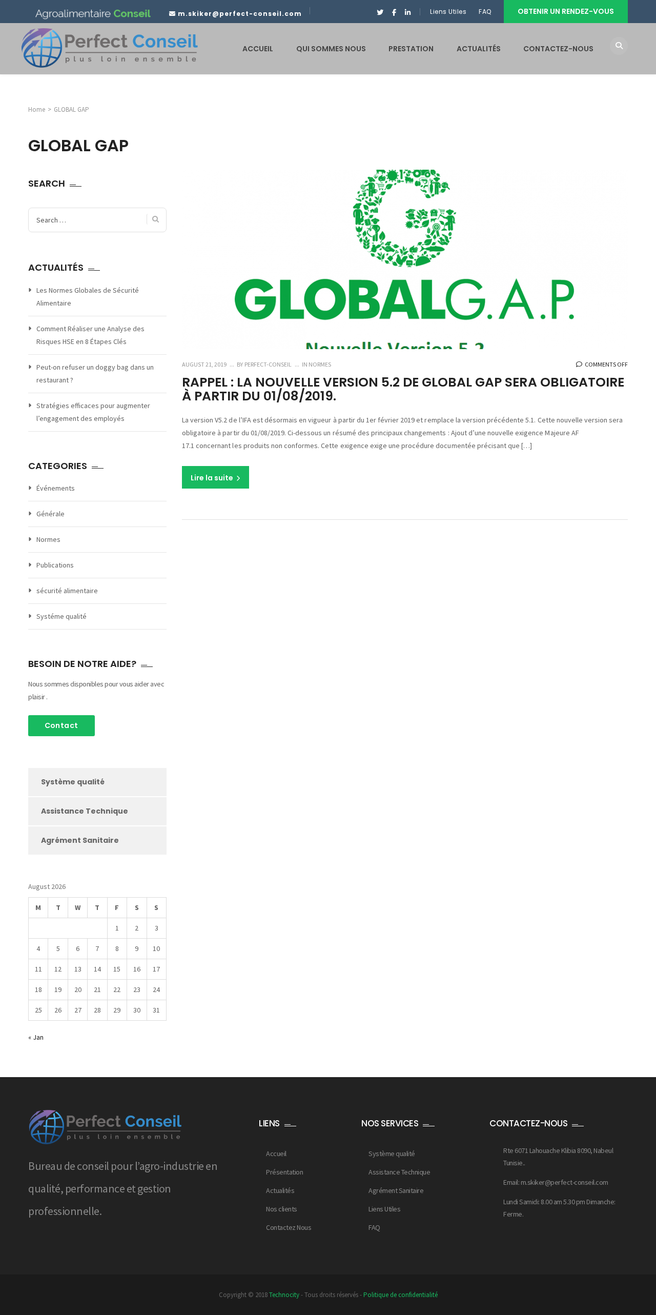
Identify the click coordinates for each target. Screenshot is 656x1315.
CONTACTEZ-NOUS (558, 49)
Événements (55, 488)
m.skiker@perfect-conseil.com (240, 13)
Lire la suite (213, 478)
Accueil (276, 1153)
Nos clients (281, 1208)
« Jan (36, 1037)
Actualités (280, 1190)
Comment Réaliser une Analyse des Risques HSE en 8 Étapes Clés (90, 335)
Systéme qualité (61, 616)
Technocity (284, 1294)
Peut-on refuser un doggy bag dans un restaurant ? (95, 373)
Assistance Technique (84, 811)
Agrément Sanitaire (80, 840)
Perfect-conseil (267, 364)
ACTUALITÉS (479, 49)
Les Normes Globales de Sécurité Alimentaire (87, 297)
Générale (50, 513)
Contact (61, 725)
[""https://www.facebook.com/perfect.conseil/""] (394, 13)
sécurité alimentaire (67, 590)
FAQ (486, 11)
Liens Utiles (448, 11)
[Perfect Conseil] (109, 48)
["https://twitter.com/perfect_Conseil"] (380, 13)
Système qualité (73, 782)
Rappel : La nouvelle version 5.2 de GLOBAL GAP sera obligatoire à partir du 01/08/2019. (403, 389)
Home (36, 109)
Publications (55, 565)
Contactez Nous (288, 1227)
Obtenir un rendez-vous (566, 11)
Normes (320, 364)
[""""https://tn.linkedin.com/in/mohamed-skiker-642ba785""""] (408, 13)
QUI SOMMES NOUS (331, 49)
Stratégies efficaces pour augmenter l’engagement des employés (93, 412)
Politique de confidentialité (400, 1294)
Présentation (284, 1172)
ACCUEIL (257, 49)
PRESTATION (411, 49)
